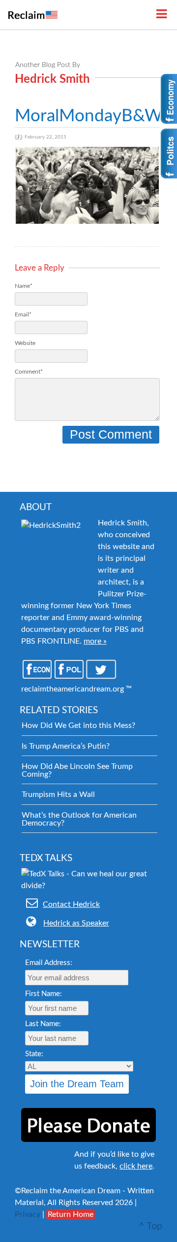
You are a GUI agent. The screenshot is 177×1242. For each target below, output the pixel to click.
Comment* (29, 372)
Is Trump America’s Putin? (66, 746)
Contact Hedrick (71, 904)
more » (95, 641)
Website (25, 343)
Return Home (70, 1214)
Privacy (27, 1214)
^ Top (150, 1226)
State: (34, 1054)
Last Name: (43, 1024)
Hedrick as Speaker (76, 923)
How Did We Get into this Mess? (78, 725)
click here (135, 1166)
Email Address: (48, 962)
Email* (23, 314)
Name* (23, 286)
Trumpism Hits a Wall (58, 794)
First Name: (43, 994)
